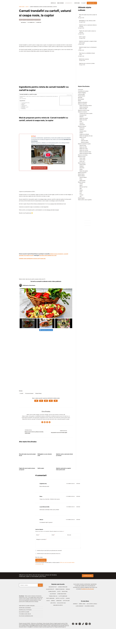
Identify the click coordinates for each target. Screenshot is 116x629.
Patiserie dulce (83, 131)
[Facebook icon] (42, 422)
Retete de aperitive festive (86, 105)
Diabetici (82, 166)
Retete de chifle (83, 147)
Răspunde (78, 483)
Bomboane (82, 127)
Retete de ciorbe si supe (83, 110)
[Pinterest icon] (47, 422)
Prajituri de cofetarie (84, 134)
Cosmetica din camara (83, 91)
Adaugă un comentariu (41, 539)
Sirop (81, 121)
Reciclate (80, 97)
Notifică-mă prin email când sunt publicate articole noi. (48, 553)
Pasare (81, 190)
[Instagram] (80, 624)
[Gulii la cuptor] (46, 462)
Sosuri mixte (82, 159)
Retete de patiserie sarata (85, 153)
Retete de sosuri (81, 156)
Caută (40, 585)
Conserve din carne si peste (86, 113)
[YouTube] (86, 624)
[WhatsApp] (36, 401)
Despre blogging (82, 92)
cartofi (21, 393)
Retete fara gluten (84, 171)
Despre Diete (83, 164)
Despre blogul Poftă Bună (25, 609)
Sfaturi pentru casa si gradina (85, 199)
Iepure (81, 185)
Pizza (81, 179)
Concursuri (80, 89)
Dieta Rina (82, 167)
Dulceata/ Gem (83, 115)
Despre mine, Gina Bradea (25, 607)
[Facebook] (41, 401)
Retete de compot (84, 118)
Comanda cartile (91, 3)
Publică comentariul (41, 560)
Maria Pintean (38, 393)
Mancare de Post (83, 186)
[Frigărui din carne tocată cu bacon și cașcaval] (27, 462)
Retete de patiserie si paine (84, 143)
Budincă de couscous (84, 59)
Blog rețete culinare (24, 611)
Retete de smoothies (82, 155)
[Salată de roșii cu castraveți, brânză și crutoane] (64, 448)
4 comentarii (38, 22)
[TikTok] (83, 624)
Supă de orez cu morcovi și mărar (87, 63)
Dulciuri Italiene (83, 177)
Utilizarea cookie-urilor (25, 613)
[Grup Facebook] (76, 624)
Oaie (81, 188)
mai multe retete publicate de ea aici (47, 255)
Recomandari (81, 99)
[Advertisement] (46, 34)
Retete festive (81, 174)
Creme (82, 139)
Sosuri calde (82, 158)
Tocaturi (81, 194)
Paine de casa (83, 145)
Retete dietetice (81, 163)
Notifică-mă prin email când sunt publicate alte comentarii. (49, 550)
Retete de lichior (83, 119)
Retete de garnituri (84, 107)
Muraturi (81, 116)
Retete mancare (30, 19)
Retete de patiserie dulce (85, 151)
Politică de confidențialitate (26, 615)
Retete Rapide (37, 19)
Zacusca (81, 123)
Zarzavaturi (82, 124)
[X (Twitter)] (46, 401)
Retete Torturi (83, 137)
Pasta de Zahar (84, 140)
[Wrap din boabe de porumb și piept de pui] (27, 448)
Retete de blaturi (85, 142)
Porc (21, 19)
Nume (37, 534)
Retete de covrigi (83, 148)
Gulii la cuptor (41, 468)
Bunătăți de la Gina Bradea (87, 589)
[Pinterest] (51, 401)
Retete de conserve (82, 111)
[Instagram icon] (45, 422)
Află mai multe (88, 575)
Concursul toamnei (29, 393)
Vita (80, 196)
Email (53, 534)
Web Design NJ (62, 626)
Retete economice (82, 172)
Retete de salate (83, 108)
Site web (69, 534)
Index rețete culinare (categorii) (27, 605)
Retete (24, 19)
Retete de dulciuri (82, 126)
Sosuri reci (82, 161)
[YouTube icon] (49, 422)
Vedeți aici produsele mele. (39, 167)
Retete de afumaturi (82, 102)
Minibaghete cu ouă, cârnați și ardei (87, 20)
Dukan (81, 169)
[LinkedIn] (56, 401)
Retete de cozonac (84, 150)
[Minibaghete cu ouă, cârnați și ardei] (46, 448)
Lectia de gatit (81, 94)
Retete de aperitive (82, 103)
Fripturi (81, 183)
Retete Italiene (81, 175)
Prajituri (81, 132)
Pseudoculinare (81, 95)
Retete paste (82, 180)
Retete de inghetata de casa (86, 135)
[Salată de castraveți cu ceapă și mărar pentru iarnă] (64, 462)
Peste (81, 191)
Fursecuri (82, 129)
